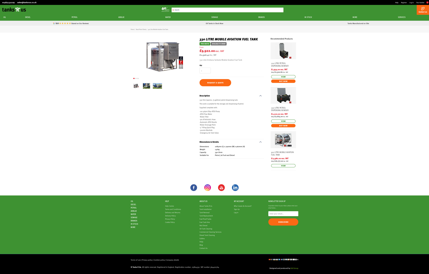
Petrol (74, 17)
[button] (134, 78)
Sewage (214, 17)
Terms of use (136, 260)
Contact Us (203, 248)
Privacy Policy (170, 219)
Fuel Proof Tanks (205, 219)
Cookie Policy (170, 222)
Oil (4, 17)
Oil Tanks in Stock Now (214, 23)
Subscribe (283, 222)
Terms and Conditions (173, 209)
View (283, 76)
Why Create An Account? (243, 206)
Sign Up (237, 209)
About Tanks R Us (206, 206)
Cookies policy (159, 260)
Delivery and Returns (172, 212)
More (355, 17)
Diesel (27, 17)
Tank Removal (204, 212)
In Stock (308, 17)
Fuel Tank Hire (205, 222)
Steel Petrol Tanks (141, 29)
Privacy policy (147, 260)
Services (402, 17)
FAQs (201, 241)
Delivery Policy (170, 215)
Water (168, 17)
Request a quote (215, 82)
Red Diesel (203, 225)
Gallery (202, 238)
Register (404, 2)
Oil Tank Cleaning (206, 228)
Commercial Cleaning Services (210, 232)
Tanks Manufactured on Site (358, 23)
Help (396, 2)
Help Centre (169, 206)
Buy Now (283, 81)
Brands (261, 17)
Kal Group (294, 268)
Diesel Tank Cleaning (207, 235)
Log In (411, 2)
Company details (172, 260)
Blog (201, 245)
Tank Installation (205, 209)
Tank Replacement (206, 215)
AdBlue (121, 17)
